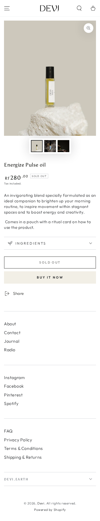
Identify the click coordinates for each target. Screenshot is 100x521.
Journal (11, 341)
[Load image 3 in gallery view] (63, 146)
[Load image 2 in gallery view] (50, 146)
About (10, 323)
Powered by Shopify (50, 510)
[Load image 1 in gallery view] (37, 146)
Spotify (11, 403)
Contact (12, 332)
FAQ (8, 431)
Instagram (14, 377)
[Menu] (7, 8)
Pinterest (13, 394)
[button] (79, 8)
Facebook (14, 386)
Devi (40, 503)
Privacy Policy (18, 439)
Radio (9, 349)
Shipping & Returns (23, 457)
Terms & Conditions (23, 448)
